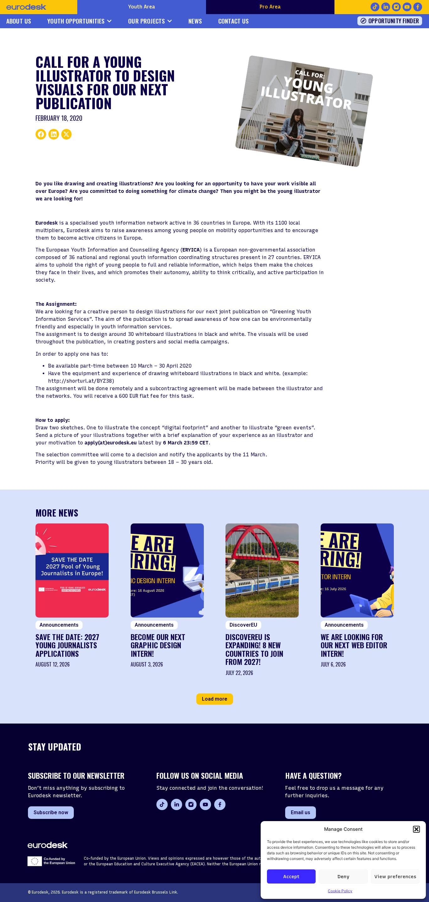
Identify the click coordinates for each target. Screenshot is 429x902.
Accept (291, 876)
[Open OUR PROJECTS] (169, 21)
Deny (343, 876)
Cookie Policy (340, 891)
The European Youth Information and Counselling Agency (107, 250)
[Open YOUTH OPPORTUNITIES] (109, 21)
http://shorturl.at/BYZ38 (80, 381)
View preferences (395, 876)
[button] (416, 829)
